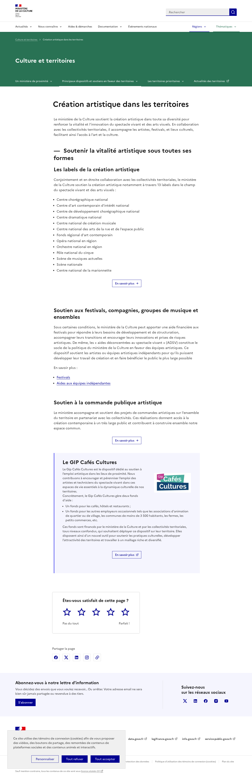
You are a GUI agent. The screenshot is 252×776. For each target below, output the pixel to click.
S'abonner (25, 702)
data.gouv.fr (136, 739)
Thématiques (224, 27)
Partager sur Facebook (56, 657)
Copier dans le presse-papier (97, 657)
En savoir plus (124, 283)
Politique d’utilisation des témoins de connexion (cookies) (185, 761)
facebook (205, 701)
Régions (197, 27)
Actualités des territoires (210, 81)
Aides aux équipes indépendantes (84, 383)
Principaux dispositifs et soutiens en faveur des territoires (98, 81)
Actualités (21, 27)
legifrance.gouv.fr (163, 739)
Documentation (108, 27)
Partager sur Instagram (87, 657)
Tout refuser (74, 759)
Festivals (63, 377)
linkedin (195, 701)
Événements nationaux (142, 27)
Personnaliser (45, 759)
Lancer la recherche (233, 12)
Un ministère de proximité (31, 81)
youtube (226, 701)
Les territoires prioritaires (164, 81)
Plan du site (228, 761)
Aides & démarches (80, 27)
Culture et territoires (26, 39)
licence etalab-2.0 (90, 771)
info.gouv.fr (189, 739)
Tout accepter (105, 759)
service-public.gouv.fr (218, 739)
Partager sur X (66, 657)
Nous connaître (48, 27)
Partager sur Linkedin (76, 657)
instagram (216, 701)
